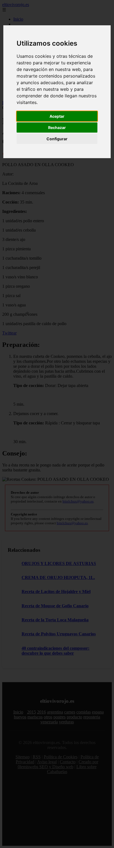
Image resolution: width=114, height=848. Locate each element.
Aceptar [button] (57, 116)
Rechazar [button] (57, 127)
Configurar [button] (57, 138)
